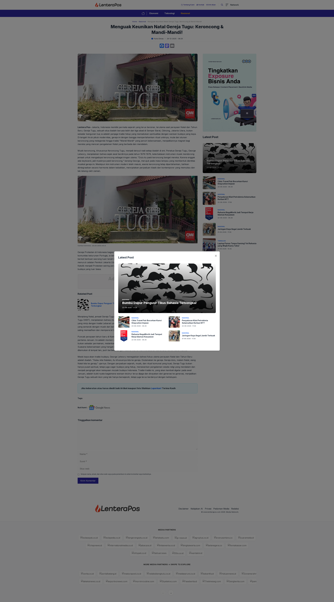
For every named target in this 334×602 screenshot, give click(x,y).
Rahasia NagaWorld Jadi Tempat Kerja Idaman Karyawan (147, 335)
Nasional (125, 299)
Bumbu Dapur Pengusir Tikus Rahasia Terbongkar (159, 303)
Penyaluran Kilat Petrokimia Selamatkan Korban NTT (195, 321)
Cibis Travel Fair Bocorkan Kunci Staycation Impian (147, 321)
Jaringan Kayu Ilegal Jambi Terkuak (198, 335)
